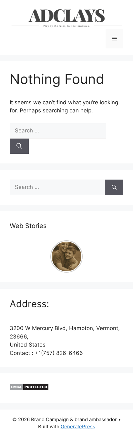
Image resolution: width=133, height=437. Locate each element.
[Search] (19, 146)
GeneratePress (78, 426)
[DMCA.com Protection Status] (29, 389)
